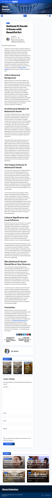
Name (5, 413)
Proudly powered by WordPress (8, 494)
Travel (8, 23)
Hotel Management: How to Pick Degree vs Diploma (37, 475)
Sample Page (47, 495)
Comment (6, 387)
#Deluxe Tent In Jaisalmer (17, 39)
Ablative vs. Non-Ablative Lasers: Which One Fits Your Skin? (13, 462)
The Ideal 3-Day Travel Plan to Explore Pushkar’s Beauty (11, 339)
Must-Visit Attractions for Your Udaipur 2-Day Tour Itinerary (23, 339)
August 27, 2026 (8, 478)
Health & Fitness (8, 458)
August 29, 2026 (8, 464)
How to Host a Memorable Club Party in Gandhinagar (13, 475)
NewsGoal (20, 494)
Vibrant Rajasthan (10, 489)
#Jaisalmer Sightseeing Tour (18, 41)
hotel (30, 472)
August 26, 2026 (33, 478)
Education (31, 458)
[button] (47, 15)
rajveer (14, 36)
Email (4, 420)
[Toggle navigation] (25, 16)
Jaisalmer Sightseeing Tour (19, 320)
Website (5, 428)
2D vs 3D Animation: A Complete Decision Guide (37, 461)
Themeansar (4, 495)
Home (42, 495)
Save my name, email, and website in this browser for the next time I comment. (16, 439)
